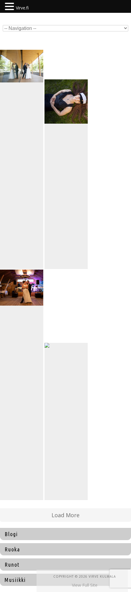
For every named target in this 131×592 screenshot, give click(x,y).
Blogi (11, 534)
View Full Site (84, 585)
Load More (65, 515)
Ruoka (12, 549)
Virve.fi (22, 8)
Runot (12, 564)
